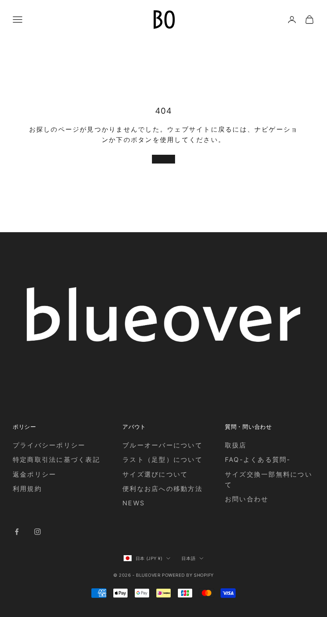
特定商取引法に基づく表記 (56, 459)
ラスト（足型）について (162, 459)
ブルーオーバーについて (162, 445)
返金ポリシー (34, 474)
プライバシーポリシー (49, 445)
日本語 (188, 558)
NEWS (133, 503)
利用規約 (27, 489)
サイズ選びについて (155, 474)
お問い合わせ (246, 499)
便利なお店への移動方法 (162, 489)
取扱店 (236, 445)
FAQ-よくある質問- (258, 459)
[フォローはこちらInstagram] (37, 532)
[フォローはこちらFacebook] (17, 532)
